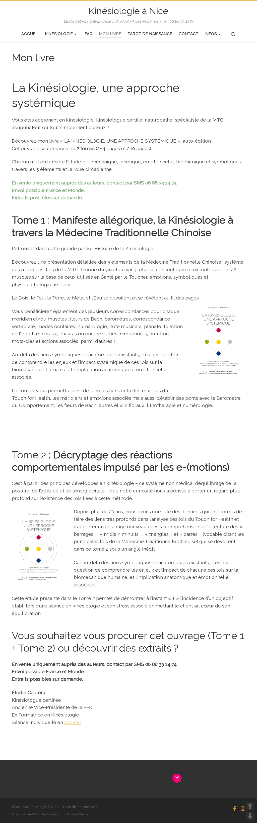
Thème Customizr (81, 814)
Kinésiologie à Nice (42, 807)
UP (250, 806)
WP (35, 814)
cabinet (72, 722)
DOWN (250, 816)
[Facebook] (234, 808)
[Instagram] (243, 808)
